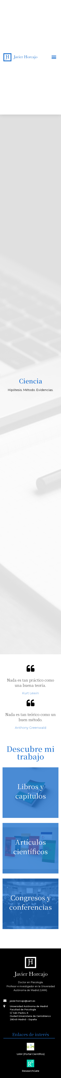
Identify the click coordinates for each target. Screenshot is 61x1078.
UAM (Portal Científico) (31, 1054)
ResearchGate (30, 1070)
